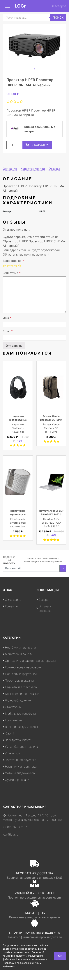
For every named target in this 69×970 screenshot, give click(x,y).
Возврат (44, 599)
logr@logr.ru (10, 834)
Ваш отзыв (12, 273)
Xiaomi (9, 733)
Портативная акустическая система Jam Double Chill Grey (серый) (18, 526)
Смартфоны (13, 707)
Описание (10, 168)
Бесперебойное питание (22, 694)
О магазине (13, 599)
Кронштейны (13, 720)
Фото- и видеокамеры (20, 773)
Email (8, 331)
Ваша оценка (13, 261)
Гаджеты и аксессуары (21, 687)
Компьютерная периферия (23, 667)
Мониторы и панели (19, 654)
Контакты (11, 606)
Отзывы (54, 168)
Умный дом (12, 753)
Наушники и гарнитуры (21, 766)
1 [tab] (34, 69)
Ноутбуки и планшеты (20, 647)
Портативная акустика (20, 760)
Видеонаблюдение (18, 700)
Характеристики (33, 168)
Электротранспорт (18, 740)
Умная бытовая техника (21, 746)
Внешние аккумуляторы (21, 727)
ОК (60, 956)
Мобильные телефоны (20, 713)
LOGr (20, 6)
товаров (59, 6)
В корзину (39, 145)
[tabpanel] (34, 45)
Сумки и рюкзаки (17, 780)
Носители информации (21, 674)
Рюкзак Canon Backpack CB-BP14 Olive (51, 420)
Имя (7, 318)
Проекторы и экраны (19, 680)
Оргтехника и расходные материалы (30, 660)
